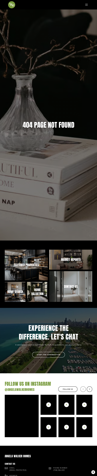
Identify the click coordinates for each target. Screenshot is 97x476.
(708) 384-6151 (59, 470)
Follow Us (68, 389)
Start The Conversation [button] (48, 355)
